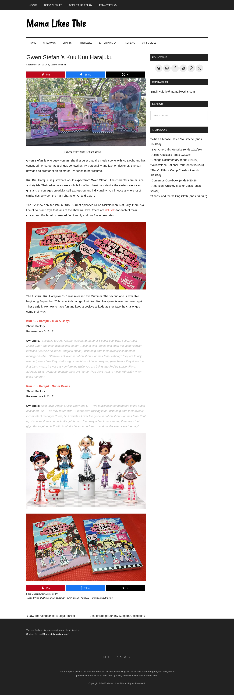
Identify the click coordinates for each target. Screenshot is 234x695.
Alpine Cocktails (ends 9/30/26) (171, 154)
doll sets (110, 210)
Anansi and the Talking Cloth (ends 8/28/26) (179, 196)
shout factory (106, 598)
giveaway (60, 598)
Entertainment (46, 594)
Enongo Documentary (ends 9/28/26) (175, 160)
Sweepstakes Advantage (55, 634)
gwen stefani (73, 598)
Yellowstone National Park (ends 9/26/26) (178, 165)
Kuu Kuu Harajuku (90, 598)
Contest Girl (32, 634)
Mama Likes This (56, 24)
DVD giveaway (47, 598)
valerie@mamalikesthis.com (177, 91)
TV (56, 594)
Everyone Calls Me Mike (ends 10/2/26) (177, 149)
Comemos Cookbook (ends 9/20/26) (175, 180)
